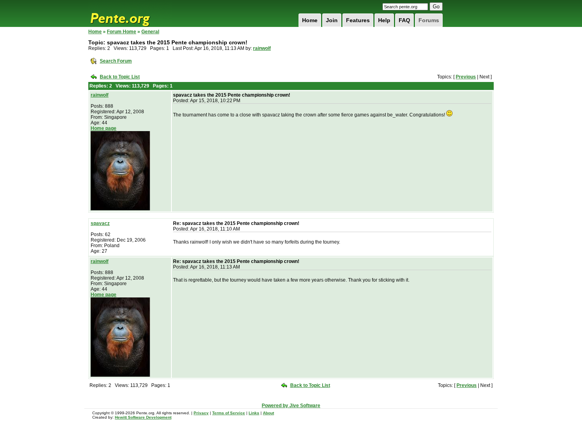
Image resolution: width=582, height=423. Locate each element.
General (150, 31)
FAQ (404, 20)
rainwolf (262, 48)
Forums (428, 20)
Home (310, 20)
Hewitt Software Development (143, 417)
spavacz (100, 223)
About (268, 413)
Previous (466, 77)
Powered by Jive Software (291, 405)
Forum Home (121, 31)
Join (332, 20)
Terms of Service (228, 413)
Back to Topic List (120, 77)
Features (358, 20)
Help (384, 20)
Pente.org (130, 13)
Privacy (201, 413)
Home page (103, 128)
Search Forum (116, 61)
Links (254, 413)
